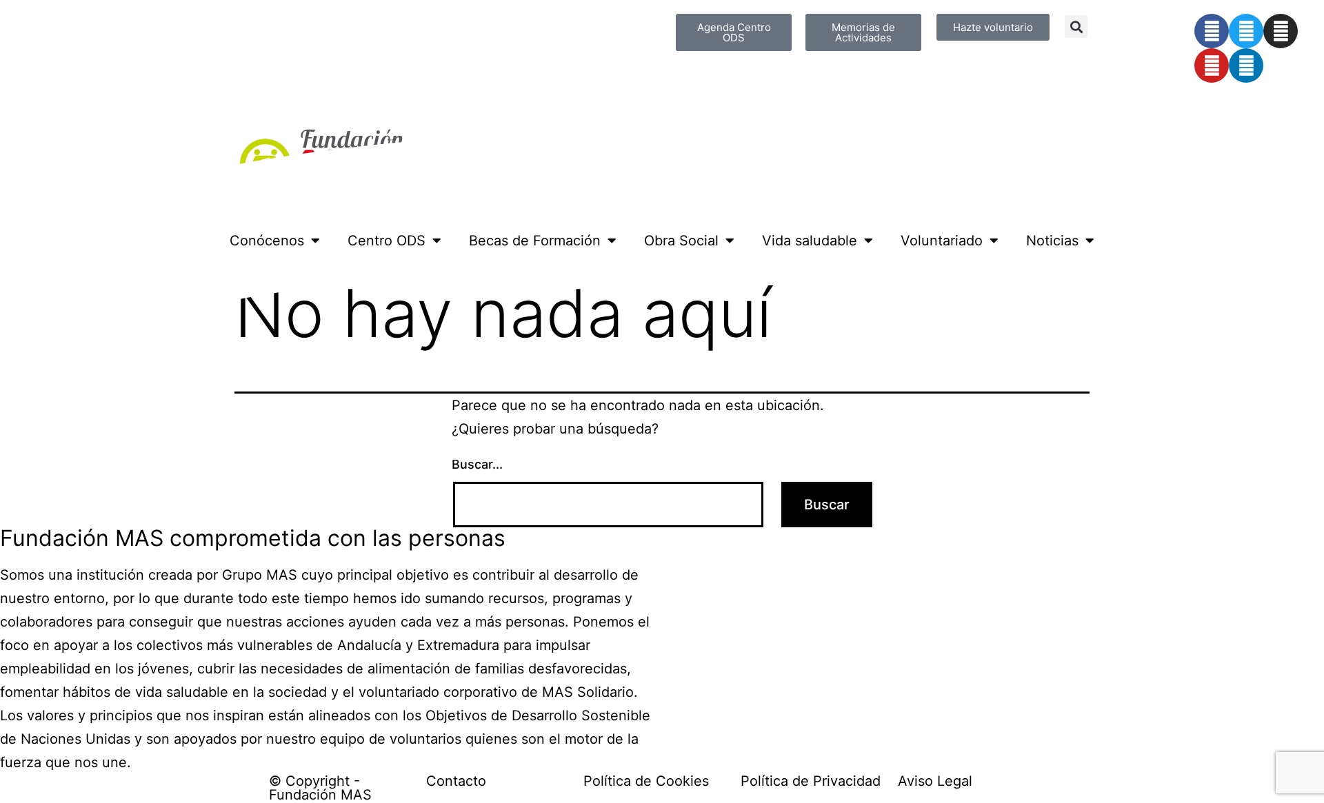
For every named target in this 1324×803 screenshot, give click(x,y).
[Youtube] (1211, 65)
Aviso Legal (935, 781)
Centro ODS (386, 240)
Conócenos (267, 240)
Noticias (1052, 240)
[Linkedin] (1246, 65)
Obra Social (681, 240)
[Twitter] (1246, 31)
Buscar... (477, 464)
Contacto (456, 781)
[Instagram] (1280, 31)
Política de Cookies (646, 781)
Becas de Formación (535, 240)
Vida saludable (809, 240)
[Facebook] (1211, 31)
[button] (1076, 26)
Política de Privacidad (811, 781)
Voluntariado (942, 240)
